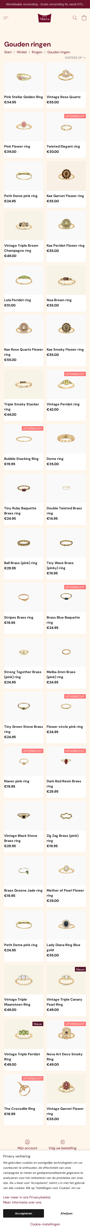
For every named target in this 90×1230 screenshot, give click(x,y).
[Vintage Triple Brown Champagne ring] (23, 225)
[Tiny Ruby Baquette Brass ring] (23, 488)
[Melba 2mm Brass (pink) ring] (66, 652)
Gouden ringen (58, 52)
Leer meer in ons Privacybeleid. (27, 1197)
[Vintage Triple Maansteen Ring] (23, 979)
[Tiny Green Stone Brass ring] (23, 706)
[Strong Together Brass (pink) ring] (23, 652)
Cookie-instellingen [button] (45, 1224)
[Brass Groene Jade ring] (23, 870)
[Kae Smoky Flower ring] (66, 329)
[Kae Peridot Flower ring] (66, 225)
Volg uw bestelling (62, 1148)
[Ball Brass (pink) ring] (23, 543)
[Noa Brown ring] (66, 280)
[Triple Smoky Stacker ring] (23, 384)
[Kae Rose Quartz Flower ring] (23, 329)
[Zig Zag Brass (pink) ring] (66, 816)
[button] (45, 17)
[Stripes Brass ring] (23, 597)
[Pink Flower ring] (23, 126)
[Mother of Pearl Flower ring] (66, 870)
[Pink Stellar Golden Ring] (23, 77)
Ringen (37, 52)
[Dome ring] (66, 439)
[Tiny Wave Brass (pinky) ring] (66, 543)
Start (8, 52)
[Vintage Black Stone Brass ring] (23, 816)
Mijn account (27, 1148)
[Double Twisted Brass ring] (66, 488)
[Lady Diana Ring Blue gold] (66, 925)
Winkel (22, 52)
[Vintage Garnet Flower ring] (66, 1089)
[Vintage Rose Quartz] (66, 77)
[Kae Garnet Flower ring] (66, 176)
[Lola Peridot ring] (23, 280)
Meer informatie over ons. (22, 1202)
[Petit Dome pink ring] (23, 176)
